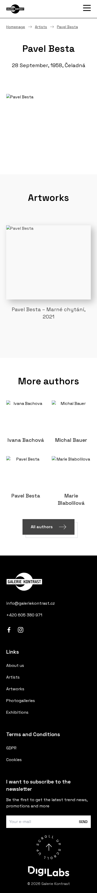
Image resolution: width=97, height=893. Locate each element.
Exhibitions (17, 712)
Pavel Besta (67, 26)
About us (15, 665)
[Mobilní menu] (87, 8)
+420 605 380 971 (24, 615)
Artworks (15, 689)
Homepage (15, 26)
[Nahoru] (49, 847)
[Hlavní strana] (32, 9)
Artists (41, 26)
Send (83, 821)
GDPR (11, 748)
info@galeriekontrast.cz (30, 603)
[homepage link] (48, 581)
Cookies (14, 759)
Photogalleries (20, 700)
